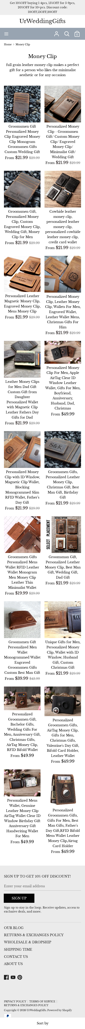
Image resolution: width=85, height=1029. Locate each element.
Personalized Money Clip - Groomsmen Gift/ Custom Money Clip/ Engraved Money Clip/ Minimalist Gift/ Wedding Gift (62, 141)
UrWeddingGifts (42, 21)
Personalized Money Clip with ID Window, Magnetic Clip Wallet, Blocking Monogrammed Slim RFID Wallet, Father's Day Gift (22, 487)
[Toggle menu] (6, 33)
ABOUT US (13, 964)
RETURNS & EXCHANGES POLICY (34, 935)
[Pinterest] (20, 978)
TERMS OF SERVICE (42, 1001)
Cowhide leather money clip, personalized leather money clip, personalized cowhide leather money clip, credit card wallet (62, 226)
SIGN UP (19, 898)
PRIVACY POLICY (15, 1001)
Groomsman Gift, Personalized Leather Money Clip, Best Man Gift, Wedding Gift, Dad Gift (63, 567)
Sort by (42, 1023)
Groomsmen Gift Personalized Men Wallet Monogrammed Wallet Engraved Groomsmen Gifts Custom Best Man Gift (22, 657)
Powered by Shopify (59, 1010)
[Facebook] (6, 978)
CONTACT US (16, 957)
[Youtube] (13, 978)
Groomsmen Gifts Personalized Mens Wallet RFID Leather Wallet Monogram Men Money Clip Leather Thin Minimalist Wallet (22, 572)
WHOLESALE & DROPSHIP (27, 942)
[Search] (67, 32)
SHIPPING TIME (18, 949)
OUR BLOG (14, 928)
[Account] (56, 32)
